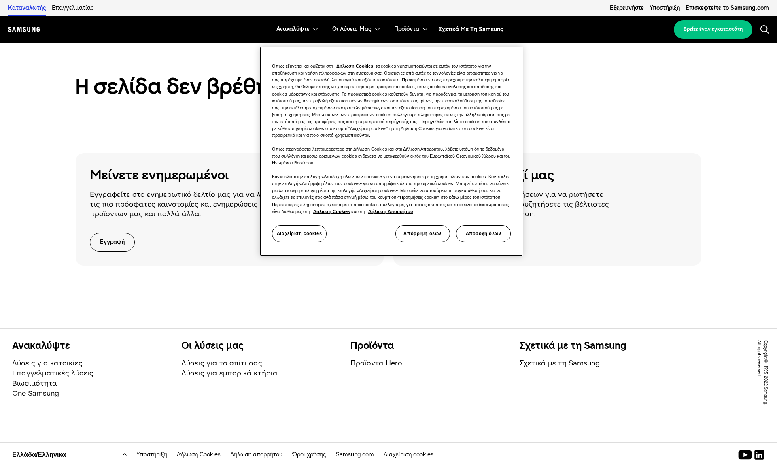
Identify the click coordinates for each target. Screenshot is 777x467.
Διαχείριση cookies (299, 233)
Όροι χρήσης (309, 454)
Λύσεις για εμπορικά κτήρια (229, 373)
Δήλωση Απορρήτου (390, 211)
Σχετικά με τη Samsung (560, 362)
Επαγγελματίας (73, 7)
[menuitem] (293, 29)
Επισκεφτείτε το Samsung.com (727, 7)
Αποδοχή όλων (483, 233)
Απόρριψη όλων (422, 233)
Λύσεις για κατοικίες (47, 362)
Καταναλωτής (27, 7)
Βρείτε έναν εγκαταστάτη (713, 29)
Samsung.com (355, 454)
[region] (391, 151)
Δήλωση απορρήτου (256, 454)
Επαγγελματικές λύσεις (52, 373)
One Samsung (35, 393)
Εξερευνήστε (627, 7)
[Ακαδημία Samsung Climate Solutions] (759, 455)
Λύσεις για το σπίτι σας (221, 362)
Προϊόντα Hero (376, 362)
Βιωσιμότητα (34, 383)
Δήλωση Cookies (199, 454)
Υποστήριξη (665, 7)
